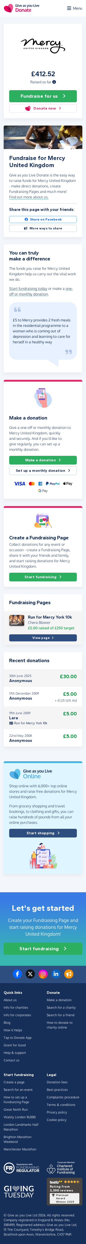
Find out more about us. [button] (28, 197)
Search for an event (18, 1090)
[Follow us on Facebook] (17, 976)
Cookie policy (57, 1120)
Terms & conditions (61, 1105)
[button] (54, 82)
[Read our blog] (68, 976)
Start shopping (41, 833)
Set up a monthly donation (40, 470)
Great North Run (16, 1109)
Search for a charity (61, 1007)
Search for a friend (60, 1015)
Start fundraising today (28, 288)
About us (10, 1000)
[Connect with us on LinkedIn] (56, 976)
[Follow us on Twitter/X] (30, 976)
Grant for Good (15, 1045)
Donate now (44, 108)
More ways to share (46, 228)
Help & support (15, 1053)
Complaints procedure (63, 1097)
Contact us (11, 1060)
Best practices (57, 1090)
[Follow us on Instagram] (43, 976)
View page (41, 638)
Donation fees (57, 1082)
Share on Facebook (46, 219)
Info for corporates (17, 1015)
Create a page (14, 1082)
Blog (7, 1022)
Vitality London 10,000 (20, 1117)
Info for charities (16, 1007)
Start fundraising (41, 577)
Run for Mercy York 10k (50, 617)
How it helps (13, 1030)
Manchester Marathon (20, 1149)
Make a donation (40, 460)
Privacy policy (57, 1112)
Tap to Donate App (17, 1037)
